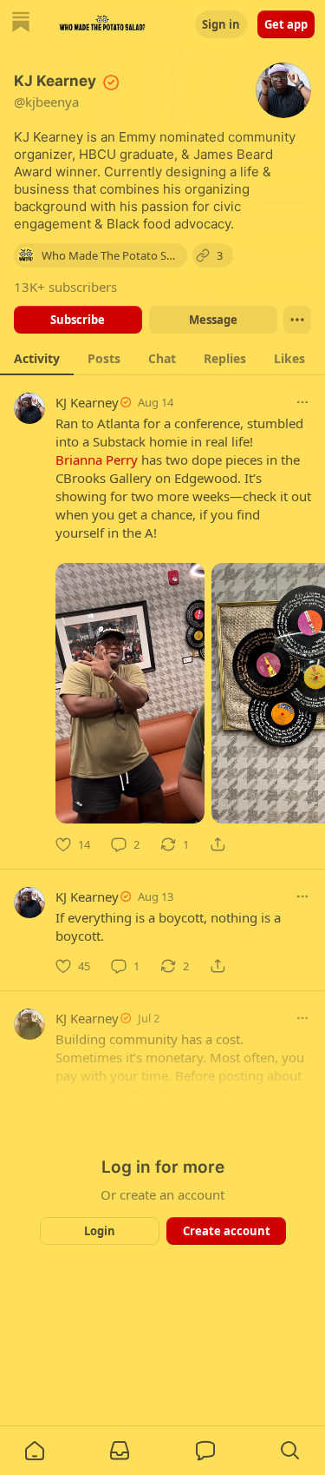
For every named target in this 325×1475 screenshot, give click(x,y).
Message (212, 319)
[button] (35, 1451)
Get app (286, 24)
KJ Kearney (87, 402)
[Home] (20, 23)
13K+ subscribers (65, 286)
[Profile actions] (297, 320)
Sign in (221, 24)
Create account (226, 1231)
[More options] (302, 402)
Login (99, 1231)
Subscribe (77, 319)
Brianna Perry (96, 459)
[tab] (37, 358)
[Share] (217, 844)
